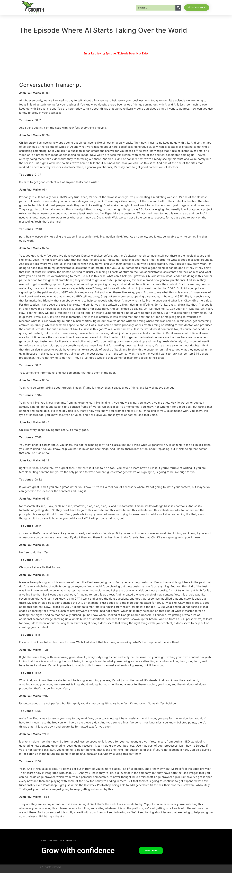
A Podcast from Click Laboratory (59, 840)
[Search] (178, 8)
